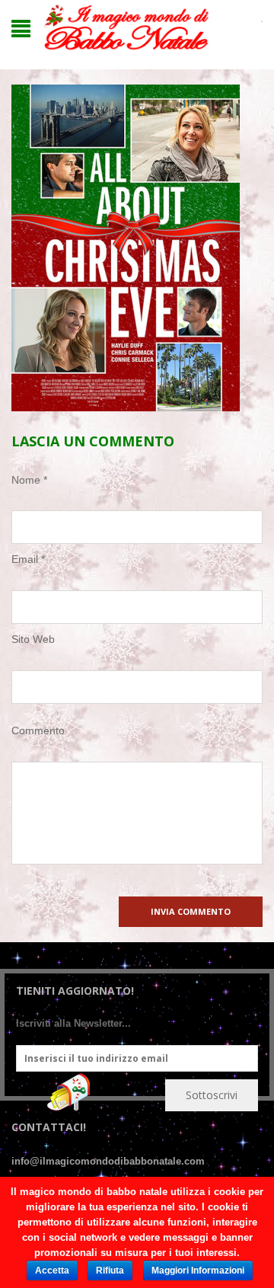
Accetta (52, 1270)
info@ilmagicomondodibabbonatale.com (108, 1161)
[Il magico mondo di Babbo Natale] (126, 28)
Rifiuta (110, 1270)
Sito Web (33, 639)
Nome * (29, 480)
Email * (28, 559)
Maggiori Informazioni (197, 1270)
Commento (38, 730)
